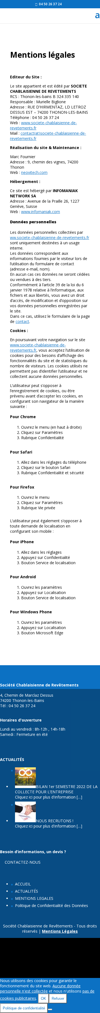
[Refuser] (50, 1009)
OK (43, 998)
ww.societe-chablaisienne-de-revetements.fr (49, 237)
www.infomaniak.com (40, 211)
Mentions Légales (60, 931)
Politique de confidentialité (24, 1008)
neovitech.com (34, 172)
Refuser (58, 998)
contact (22, 321)
